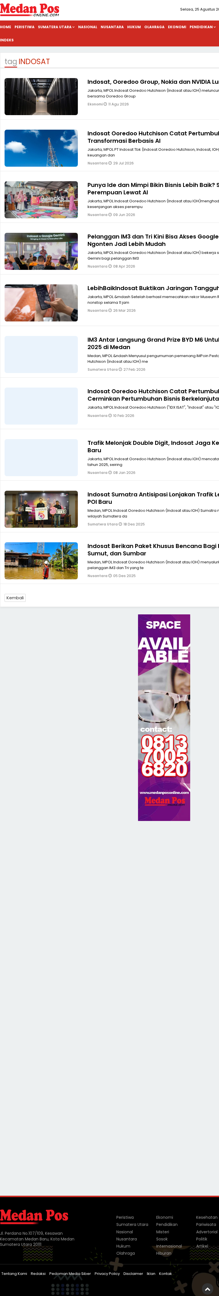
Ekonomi (177, 27)
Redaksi (38, 1273)
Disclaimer (133, 1273)
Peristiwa (25, 27)
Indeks (7, 40)
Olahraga (154, 27)
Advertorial (207, 1232)
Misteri (162, 1232)
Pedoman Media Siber (70, 1273)
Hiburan (163, 1253)
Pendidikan (167, 1224)
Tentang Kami (14, 1273)
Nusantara (112, 27)
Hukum (134, 27)
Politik (201, 1239)
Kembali (15, 598)
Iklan (151, 1273)
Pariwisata (206, 1224)
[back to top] (207, 1289)
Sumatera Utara (55, 27)
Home (5, 27)
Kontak (165, 1273)
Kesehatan (207, 1217)
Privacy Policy (107, 1273)
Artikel (202, 1246)
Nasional (87, 27)
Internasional (169, 1246)
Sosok (162, 1239)
